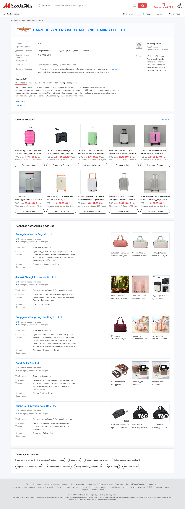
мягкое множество (25, 460)
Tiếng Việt (84, 490)
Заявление (37, 484)
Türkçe (167, 487)
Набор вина (74, 460)
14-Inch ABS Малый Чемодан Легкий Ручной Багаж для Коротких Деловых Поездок (153, 153)
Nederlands (142, 487)
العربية (132, 487)
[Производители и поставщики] (17, 5)
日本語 (58, 487)
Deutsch (85, 487)
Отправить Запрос (30, 165)
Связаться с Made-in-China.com (111, 484)
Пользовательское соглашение (56, 484)
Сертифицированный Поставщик (34, 242)
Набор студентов (131, 467)
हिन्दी (150, 487)
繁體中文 (50, 487)
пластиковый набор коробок (51, 460)
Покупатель (128, 14)
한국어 (125, 487)
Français (67, 487)
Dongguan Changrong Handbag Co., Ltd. (39, 317)
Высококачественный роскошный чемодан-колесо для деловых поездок (155, 199)
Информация (154, 484)
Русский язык (115, 487)
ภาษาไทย (158, 487)
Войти (179, 7)
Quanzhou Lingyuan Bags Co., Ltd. (35, 406)
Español (76, 487)
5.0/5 (25, 79)
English (32, 487)
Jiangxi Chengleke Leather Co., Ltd (35, 277)
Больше (115, 69)
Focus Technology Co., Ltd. (90, 495)
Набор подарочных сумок (96, 460)
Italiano (104, 487)
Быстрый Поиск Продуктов (136, 484)
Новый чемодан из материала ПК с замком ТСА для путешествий (59, 199)
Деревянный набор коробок (29, 467)
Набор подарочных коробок (125, 460)
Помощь (147, 14)
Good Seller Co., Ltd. (27, 363)
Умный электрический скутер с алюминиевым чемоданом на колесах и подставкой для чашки (60, 153)
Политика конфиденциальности (83, 484)
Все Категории (13, 14)
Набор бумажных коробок (58, 467)
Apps (159, 14)
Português (94, 487)
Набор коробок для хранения (89, 467)
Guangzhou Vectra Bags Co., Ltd (34, 234)
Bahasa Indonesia (97, 490)
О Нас (28, 484)
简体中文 (41, 487)
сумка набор (112, 467)
